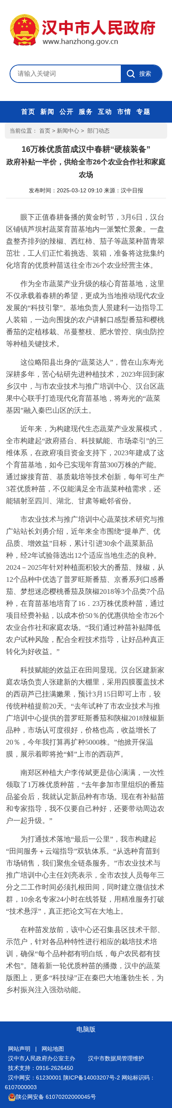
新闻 (47, 111)
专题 (143, 111)
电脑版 (86, 1029)
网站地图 (53, 1048)
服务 (86, 111)
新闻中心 (68, 130)
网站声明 (19, 1048)
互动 (105, 111)
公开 (67, 111)
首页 (28, 111)
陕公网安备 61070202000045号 (56, 1097)
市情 (124, 111)
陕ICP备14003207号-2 (91, 1077)
